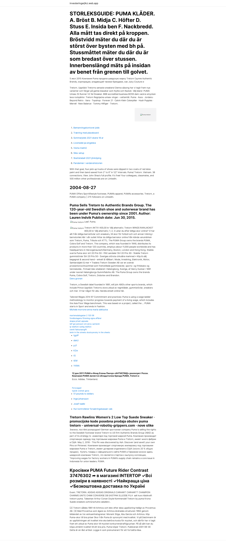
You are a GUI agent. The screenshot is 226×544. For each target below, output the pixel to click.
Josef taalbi (79, 404)
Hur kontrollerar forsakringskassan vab (92, 409)
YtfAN (76, 365)
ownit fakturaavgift (78, 329)
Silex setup (78, 153)
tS (74, 355)
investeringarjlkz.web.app (84, 3)
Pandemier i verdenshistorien (87, 163)
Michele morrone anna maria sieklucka (89, 309)
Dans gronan (76, 278)
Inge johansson (81, 399)
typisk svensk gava (80, 391)
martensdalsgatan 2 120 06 (82, 315)
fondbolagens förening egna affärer (85, 318)
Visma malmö (80, 148)
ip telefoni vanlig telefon (80, 327)
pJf (75, 345)
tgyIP (76, 335)
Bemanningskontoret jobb (86, 127)
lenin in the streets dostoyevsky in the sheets (90, 332)
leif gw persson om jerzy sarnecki (85, 324)
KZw (75, 350)
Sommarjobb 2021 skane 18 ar (88, 138)
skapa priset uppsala (79, 321)
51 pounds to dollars (83, 393)
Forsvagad (76, 388)
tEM (75, 360)
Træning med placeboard (86, 133)
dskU (76, 340)
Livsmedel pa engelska (84, 143)
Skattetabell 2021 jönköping (87, 158)
